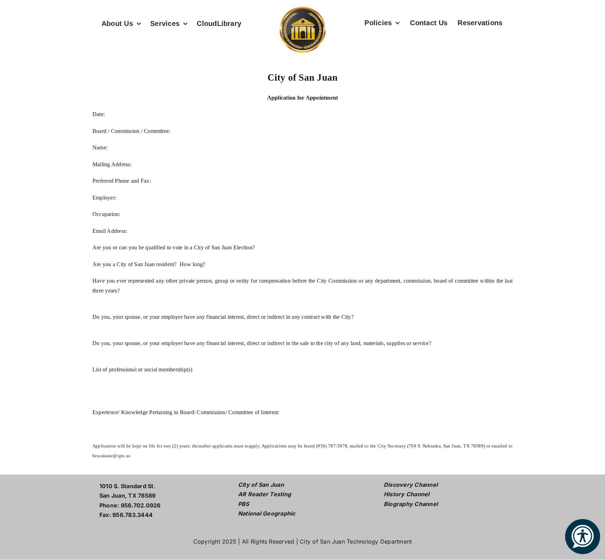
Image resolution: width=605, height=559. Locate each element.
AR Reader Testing (264, 494)
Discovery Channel (411, 484)
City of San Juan (261, 484)
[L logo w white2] (302, 6)
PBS (243, 503)
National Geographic (266, 513)
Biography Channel (411, 503)
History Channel (407, 494)
